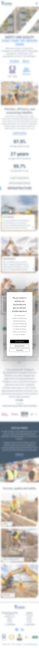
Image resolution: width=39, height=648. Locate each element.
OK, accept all (19, 341)
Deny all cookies (19, 345)
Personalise (19, 350)
